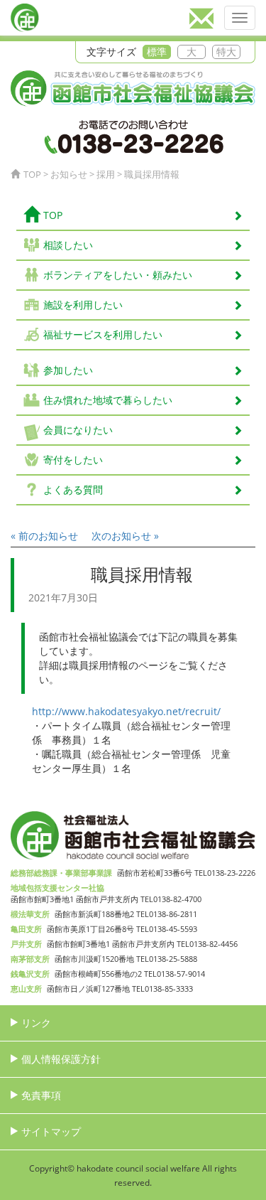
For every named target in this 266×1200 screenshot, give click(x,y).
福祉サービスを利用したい (102, 334)
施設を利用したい (83, 304)
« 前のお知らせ (44, 535)
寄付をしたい (73, 459)
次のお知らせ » (125, 535)
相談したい (68, 245)
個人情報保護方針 (61, 1059)
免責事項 (41, 1095)
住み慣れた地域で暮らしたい (107, 400)
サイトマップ (51, 1131)
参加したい (68, 370)
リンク (36, 1022)
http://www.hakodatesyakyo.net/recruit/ (126, 711)
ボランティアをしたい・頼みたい (117, 275)
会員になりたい (78, 429)
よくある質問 (73, 489)
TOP (52, 215)
